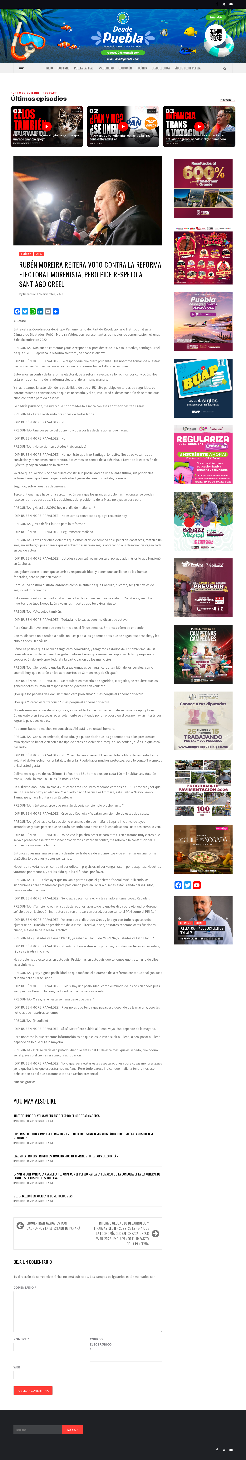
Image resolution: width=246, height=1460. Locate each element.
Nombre (21, 1339)
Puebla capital (83, 68)
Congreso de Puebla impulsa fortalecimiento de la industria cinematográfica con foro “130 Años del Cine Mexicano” (83, 1136)
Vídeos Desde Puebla (188, 68)
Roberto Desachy (25, 1120)
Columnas (185, 922)
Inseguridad (106, 68)
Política (141, 68)
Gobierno (63, 68)
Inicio (49, 68)
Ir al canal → (227, 99)
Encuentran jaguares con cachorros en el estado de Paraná (53, 1226)
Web (16, 1367)
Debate (200, 922)
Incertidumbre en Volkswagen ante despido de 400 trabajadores (56, 1116)
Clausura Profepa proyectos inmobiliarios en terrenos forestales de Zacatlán (65, 1156)
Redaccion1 (31, 294)
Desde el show (161, 68)
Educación (125, 68)
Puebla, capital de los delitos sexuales (201, 930)
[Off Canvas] (21, 68)
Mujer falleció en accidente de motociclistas (42, 1196)
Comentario (24, 1287)
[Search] (224, 68)
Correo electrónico (99, 1344)
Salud (39, 253)
